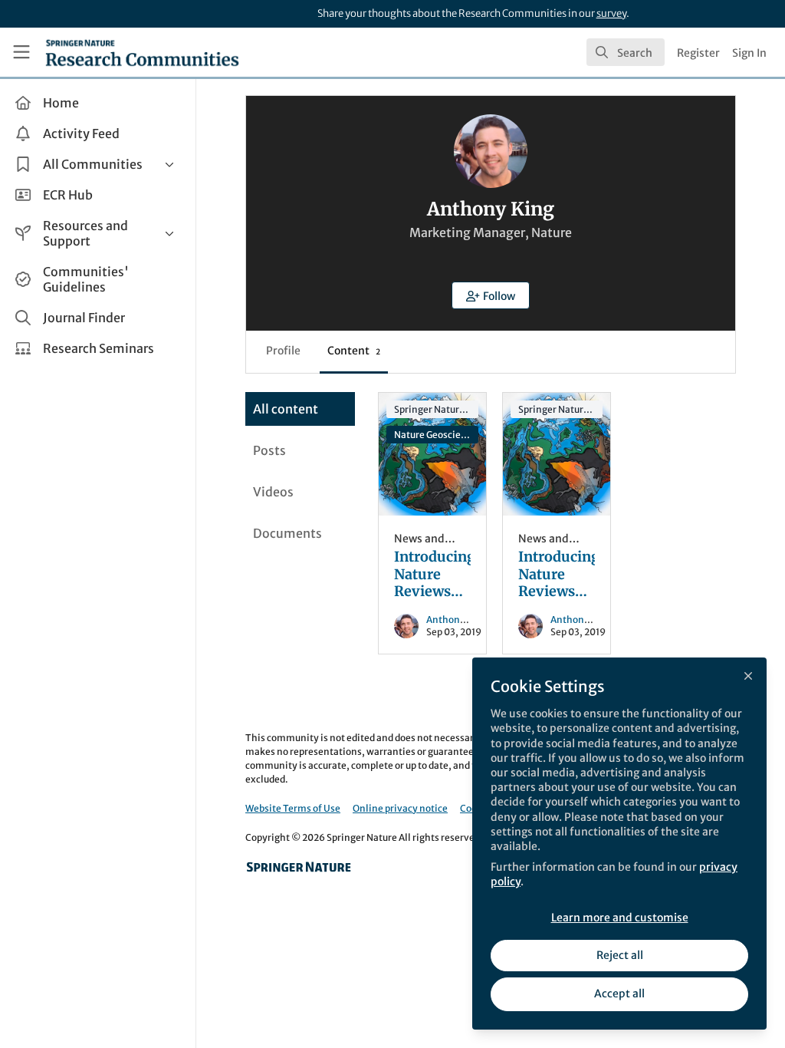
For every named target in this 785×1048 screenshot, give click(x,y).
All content (285, 409)
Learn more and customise (619, 917)
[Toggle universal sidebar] (21, 52)
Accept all (619, 993)
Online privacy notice (400, 808)
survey (611, 13)
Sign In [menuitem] (749, 53)
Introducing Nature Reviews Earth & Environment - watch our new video (432, 454)
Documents (287, 533)
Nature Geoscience (435, 434)
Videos (273, 491)
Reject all (619, 955)
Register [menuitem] (698, 53)
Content (353, 351)
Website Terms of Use (292, 808)
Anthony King (457, 619)
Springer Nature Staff (436, 409)
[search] (625, 52)
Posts (269, 450)
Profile (283, 351)
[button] (491, 295)
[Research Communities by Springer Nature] (299, 867)
